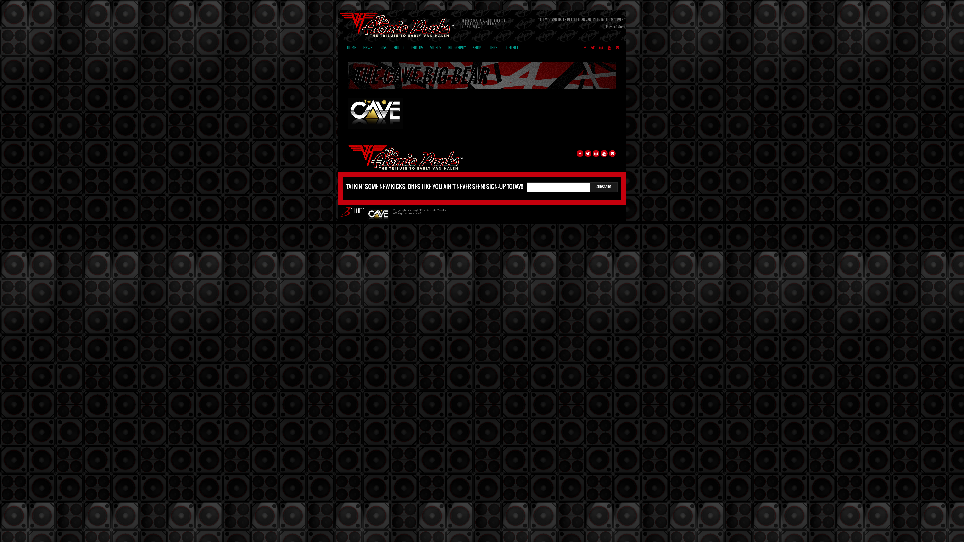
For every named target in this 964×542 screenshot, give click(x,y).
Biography (457, 47)
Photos (417, 47)
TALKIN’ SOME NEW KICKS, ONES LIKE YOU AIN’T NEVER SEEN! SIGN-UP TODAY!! (434, 186)
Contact (511, 47)
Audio (399, 47)
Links (492, 47)
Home (351, 47)
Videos (435, 47)
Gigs (383, 47)
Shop (477, 47)
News (367, 47)
